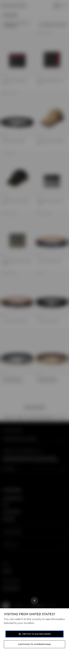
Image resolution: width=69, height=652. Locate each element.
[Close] (34, 600)
